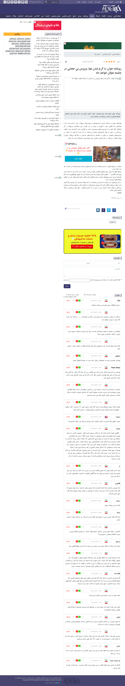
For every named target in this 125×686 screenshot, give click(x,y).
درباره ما (91, 2)
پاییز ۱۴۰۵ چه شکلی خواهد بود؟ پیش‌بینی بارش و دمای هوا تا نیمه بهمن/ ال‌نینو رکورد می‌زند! (48, 64)
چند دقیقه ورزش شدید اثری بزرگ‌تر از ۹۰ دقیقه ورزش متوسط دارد (47, 96)
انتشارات (20, 16)
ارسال (67, 286)
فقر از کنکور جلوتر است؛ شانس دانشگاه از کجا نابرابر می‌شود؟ (47, 71)
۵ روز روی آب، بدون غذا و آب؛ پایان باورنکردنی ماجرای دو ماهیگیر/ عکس (47, 39)
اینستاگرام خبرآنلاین (19, 1)
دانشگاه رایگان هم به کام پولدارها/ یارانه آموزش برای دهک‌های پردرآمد (46, 125)
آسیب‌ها (97, 54)
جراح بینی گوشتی (24, 44)
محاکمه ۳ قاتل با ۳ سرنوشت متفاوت (47, 130)
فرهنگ (98, 16)
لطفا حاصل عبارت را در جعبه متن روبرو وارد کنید (105, 280)
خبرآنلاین (108, 9)
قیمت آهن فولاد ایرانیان (22, 46)
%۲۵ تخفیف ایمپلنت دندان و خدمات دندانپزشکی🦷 (82, 237)
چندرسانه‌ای (28, 16)
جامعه (92, 16)
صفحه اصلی (117, 16)
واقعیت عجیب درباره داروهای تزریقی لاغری (47, 102)
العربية (111, 2)
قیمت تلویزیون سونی (23, 41)
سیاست (109, 16)
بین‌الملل (85, 16)
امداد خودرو (13, 53)
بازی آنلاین (12, 39)
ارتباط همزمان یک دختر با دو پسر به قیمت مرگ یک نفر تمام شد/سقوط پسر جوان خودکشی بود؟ (46, 56)
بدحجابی (112, 222)
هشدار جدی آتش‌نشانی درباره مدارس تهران (47, 113)
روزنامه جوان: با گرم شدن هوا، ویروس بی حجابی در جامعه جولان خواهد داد (92, 70)
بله (8, 1)
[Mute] (99, 159)
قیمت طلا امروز (14, 48)
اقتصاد (103, 16)
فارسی (117, 2)
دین (42, 16)
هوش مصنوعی (55, 16)
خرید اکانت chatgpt (24, 53)
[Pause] (95, 159)
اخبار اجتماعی (106, 54)
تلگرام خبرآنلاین (22, 1)
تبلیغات (84, 2)
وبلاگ (14, 16)
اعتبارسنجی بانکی (25, 48)
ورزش (79, 16)
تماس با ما (98, 2)
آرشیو (78, 2)
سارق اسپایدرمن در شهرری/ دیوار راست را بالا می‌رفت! (46, 119)
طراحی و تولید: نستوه (51, 683)
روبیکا (5, 1)
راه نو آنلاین (20, 39)
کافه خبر (37, 16)
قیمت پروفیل (19, 51)
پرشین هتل (15, 44)
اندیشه (47, 16)
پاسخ (68, 300)
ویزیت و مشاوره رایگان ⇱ (82, 246)
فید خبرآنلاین (26, 1)
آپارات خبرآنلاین (12, 1)
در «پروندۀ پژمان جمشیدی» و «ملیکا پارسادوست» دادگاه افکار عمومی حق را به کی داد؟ (47, 78)
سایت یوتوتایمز (9, 51)
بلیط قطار (27, 51)
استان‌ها (8, 16)
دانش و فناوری (66, 16)
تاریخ (74, 16)
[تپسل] (65, 43)
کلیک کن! (78, 158)
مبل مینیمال (12, 41)
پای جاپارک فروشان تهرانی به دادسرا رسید (48, 107)
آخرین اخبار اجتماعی (52, 34)
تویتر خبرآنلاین (15, 1)
